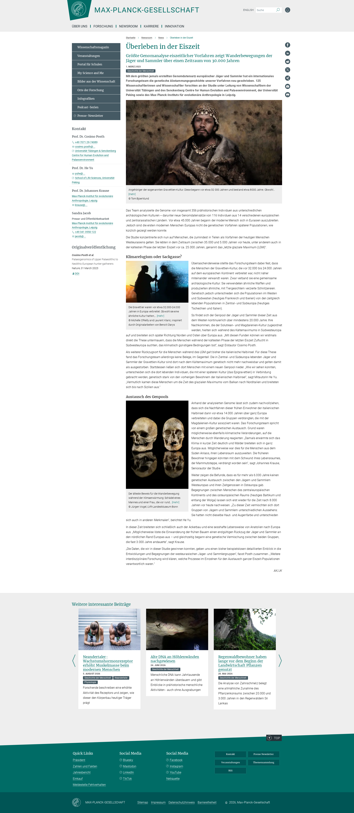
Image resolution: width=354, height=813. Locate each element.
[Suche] (278, 10)
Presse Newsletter (264, 754)
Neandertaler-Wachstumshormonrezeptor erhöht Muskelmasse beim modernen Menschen (108, 663)
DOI (77, 273)
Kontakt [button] (79, 129)
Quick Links (83, 753)
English (248, 9)
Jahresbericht (82, 772)
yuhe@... (80, 173)
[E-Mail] (287, 86)
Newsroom (128, 26)
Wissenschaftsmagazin (93, 47)
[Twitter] (287, 70)
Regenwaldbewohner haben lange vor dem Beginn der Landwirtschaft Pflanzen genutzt (242, 663)
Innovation (174, 26)
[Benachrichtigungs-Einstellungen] (287, 10)
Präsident (79, 760)
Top (277, 738)
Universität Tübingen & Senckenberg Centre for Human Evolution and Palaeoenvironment (94, 155)
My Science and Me (90, 73)
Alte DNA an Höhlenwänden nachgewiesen (175, 659)
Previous (74, 661)
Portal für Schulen (89, 64)
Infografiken (86, 98)
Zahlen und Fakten (85, 766)
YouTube (175, 772)
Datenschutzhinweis (182, 802)
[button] (279, 182)
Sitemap (142, 802)
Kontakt (230, 754)
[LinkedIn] (287, 53)
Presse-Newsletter (90, 116)
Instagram (176, 766)
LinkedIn (128, 772)
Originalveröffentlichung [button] (94, 247)
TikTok (127, 778)
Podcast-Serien (87, 107)
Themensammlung (263, 762)
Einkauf (78, 778)
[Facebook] (287, 45)
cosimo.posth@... (85, 146)
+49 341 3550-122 (85, 231)
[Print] (287, 94)
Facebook (176, 760)
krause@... (81, 205)
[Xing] (287, 78)
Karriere (151, 26)
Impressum (158, 802)
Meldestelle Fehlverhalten (89, 784)
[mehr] (132, 194)
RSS (230, 770)
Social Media (130, 753)
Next (280, 661)
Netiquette (173, 778)
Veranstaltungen (88, 56)
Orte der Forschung (90, 90)
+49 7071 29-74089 (86, 142)
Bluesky (128, 760)
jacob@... (80, 236)
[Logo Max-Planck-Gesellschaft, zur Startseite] (132, 13)
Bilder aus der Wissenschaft (96, 81)
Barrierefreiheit (207, 802)
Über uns (79, 26)
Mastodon (129, 766)
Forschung (103, 26)
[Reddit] (287, 61)
